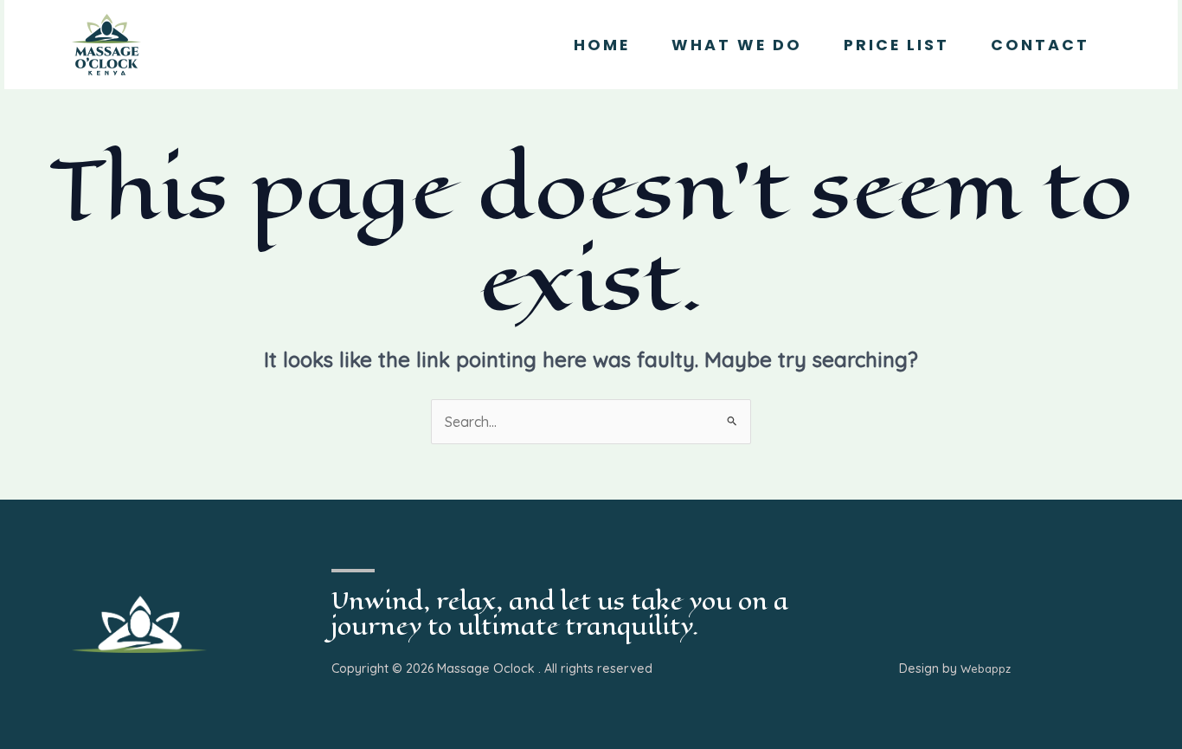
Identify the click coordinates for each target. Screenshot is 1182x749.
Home (602, 45)
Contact (1040, 45)
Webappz (985, 668)
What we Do (736, 45)
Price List (896, 45)
